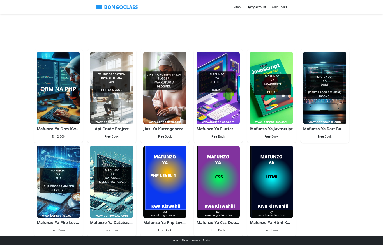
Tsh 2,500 (58, 136)
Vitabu (238, 7)
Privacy (196, 240)
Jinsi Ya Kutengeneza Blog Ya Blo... (165, 128)
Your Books (279, 7)
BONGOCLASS (121, 7)
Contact (207, 240)
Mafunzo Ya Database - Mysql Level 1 (111, 222)
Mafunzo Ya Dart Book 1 (325, 128)
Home (175, 240)
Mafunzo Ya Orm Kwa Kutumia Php (58, 128)
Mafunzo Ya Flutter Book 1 (218, 128)
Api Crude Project (112, 128)
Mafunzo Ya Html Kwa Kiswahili (271, 222)
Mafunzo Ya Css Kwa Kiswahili (218, 222)
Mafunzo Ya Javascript (271, 128)
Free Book (111, 136)
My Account (258, 7)
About (185, 240)
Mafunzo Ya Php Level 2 (58, 222)
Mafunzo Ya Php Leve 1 (165, 222)
